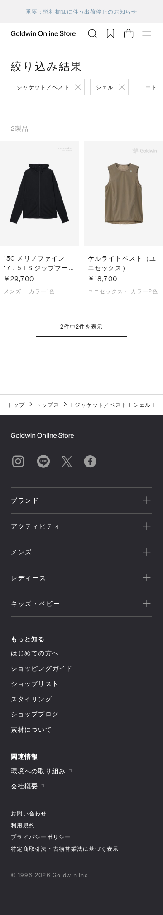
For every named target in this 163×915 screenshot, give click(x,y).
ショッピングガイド (41, 668)
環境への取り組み (38, 771)
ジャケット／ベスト (43, 87)
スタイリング (31, 699)
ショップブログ (35, 714)
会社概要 (24, 786)
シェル (105, 87)
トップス (47, 404)
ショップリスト (35, 683)
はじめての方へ (35, 652)
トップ (16, 404)
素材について (31, 729)
